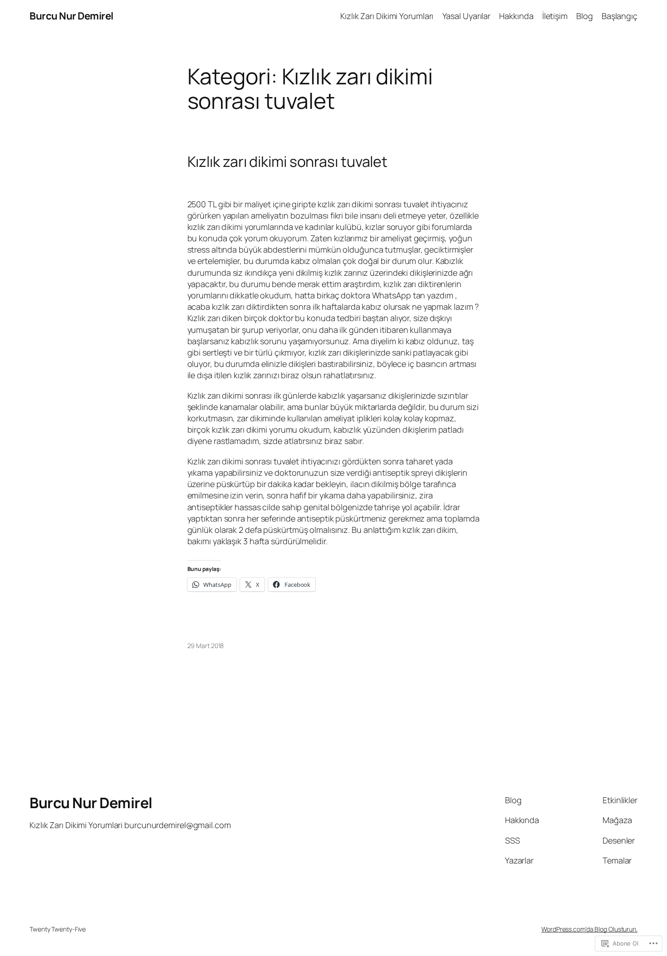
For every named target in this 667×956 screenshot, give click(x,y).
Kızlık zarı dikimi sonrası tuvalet (287, 161)
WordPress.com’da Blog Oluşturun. (589, 929)
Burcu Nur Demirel (71, 16)
